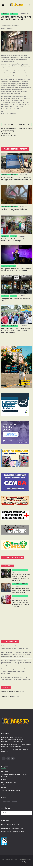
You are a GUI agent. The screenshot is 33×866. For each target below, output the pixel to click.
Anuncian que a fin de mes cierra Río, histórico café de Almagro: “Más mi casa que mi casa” (21, 577)
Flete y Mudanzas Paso (8, 782)
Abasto (5, 14)
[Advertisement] (16, 623)
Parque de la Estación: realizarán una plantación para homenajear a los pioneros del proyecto (16, 663)
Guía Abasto (5, 785)
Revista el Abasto (7, 28)
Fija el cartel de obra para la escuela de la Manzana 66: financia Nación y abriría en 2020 (16, 179)
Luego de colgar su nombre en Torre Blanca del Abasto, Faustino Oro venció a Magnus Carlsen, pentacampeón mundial (16, 654)
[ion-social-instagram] (8, 758)
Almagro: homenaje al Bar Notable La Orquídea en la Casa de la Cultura (21, 590)
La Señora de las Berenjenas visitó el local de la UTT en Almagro (14, 240)
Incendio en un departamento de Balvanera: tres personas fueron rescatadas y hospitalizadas (16, 671)
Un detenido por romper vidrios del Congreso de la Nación (14, 210)
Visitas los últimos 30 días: (10, 691)
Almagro (5, 236)
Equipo (3, 779)
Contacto (4, 771)
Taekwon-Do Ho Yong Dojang (10, 790)
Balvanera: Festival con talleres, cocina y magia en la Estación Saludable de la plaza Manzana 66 (16, 330)
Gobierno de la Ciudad (9, 801)
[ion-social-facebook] (4, 758)
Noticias (13, 14)
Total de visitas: (6, 696)
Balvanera (5, 174)
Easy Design (22, 862)
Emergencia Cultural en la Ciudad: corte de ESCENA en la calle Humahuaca (16, 270)
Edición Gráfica (6, 777)
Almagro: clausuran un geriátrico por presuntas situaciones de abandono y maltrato (20, 603)
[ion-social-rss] (13, 758)
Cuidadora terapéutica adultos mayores (14, 774)
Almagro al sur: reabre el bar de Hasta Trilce (15, 299)
